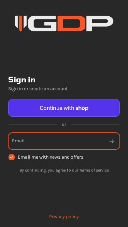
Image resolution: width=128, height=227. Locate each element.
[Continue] (111, 141)
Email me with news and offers (50, 157)
